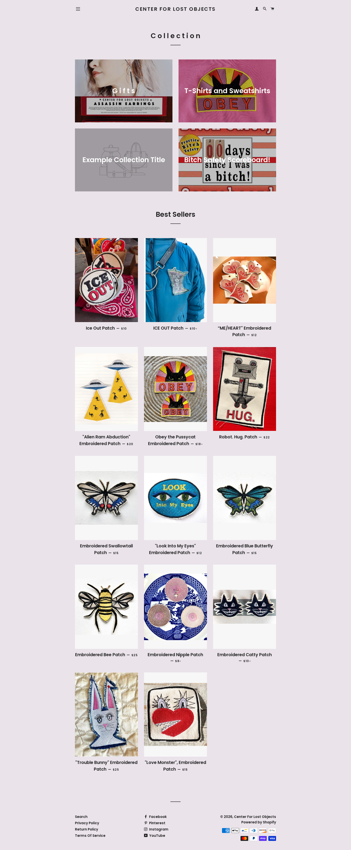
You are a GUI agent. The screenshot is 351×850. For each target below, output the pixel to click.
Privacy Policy (87, 823)
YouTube (156, 835)
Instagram (158, 829)
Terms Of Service (90, 835)
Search (81, 816)
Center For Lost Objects (175, 9)
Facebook (157, 816)
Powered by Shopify (258, 822)
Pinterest (156, 823)
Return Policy (86, 829)
